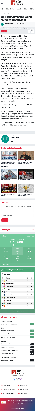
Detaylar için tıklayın (17, 311)
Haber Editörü (15, 137)
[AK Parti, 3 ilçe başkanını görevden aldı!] (26, 188)
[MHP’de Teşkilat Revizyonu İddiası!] (9, 174)
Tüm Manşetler (24, 389)
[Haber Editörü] (5, 139)
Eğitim (32, 9)
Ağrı (2, 9)
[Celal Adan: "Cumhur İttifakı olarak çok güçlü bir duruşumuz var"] (26, 155)
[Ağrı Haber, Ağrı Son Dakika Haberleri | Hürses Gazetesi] (17, 3)
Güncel (8, 9)
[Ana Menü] (2, 3)
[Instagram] (20, 379)
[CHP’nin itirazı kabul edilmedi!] (26, 174)
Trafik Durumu (23, 385)
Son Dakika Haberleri (8, 393)
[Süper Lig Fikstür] (33, 317)
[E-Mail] (12, 141)
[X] (17, 379)
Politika (10, 13)
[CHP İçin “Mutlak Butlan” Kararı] (9, 188)
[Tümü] (33, 229)
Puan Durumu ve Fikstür (9, 389)
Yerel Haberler (17, 9)
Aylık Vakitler (6, 264)
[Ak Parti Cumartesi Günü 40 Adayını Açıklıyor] (17, 28)
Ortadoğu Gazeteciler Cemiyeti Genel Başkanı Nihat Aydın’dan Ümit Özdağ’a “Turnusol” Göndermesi (8, 163)
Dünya (26, 9)
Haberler (3, 13)
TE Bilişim (21, 408)
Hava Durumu (6, 385)
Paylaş (5, 31)
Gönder (5, 220)
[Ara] (32, 3)
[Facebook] (14, 379)
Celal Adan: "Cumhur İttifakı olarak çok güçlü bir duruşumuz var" (25, 162)
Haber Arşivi (23, 393)
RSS (4, 402)
